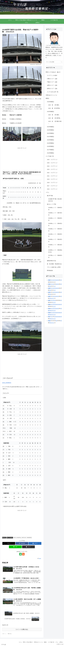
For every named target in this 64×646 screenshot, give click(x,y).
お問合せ (61, 642)
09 (50, 286)
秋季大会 (19, 537)
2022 (49, 296)
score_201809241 (6, 382)
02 (53, 280)
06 (59, 304)
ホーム (20, 642)
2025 (49, 284)
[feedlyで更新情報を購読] (20, 554)
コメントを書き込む (22, 629)
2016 (49, 320)
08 (48, 310)
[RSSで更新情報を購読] (23, 554)
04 (56, 280)
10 (51, 298)
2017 (49, 316)
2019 (49, 308)
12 (54, 286)
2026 (49, 280)
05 (58, 280)
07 (61, 280)
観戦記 (5, 537)
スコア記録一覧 (51, 642)
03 (55, 280)
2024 (49, 288)
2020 (49, 304)
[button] (28, 546)
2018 (49, 312)
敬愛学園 (29, 537)
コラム (56, 642)
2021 (49, 300)
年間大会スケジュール (38, 642)
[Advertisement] (22, 160)
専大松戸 (24, 537)
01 (51, 280)
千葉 (15, 537)
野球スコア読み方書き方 (28, 642)
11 (53, 298)
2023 (49, 292)
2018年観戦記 (10, 537)
